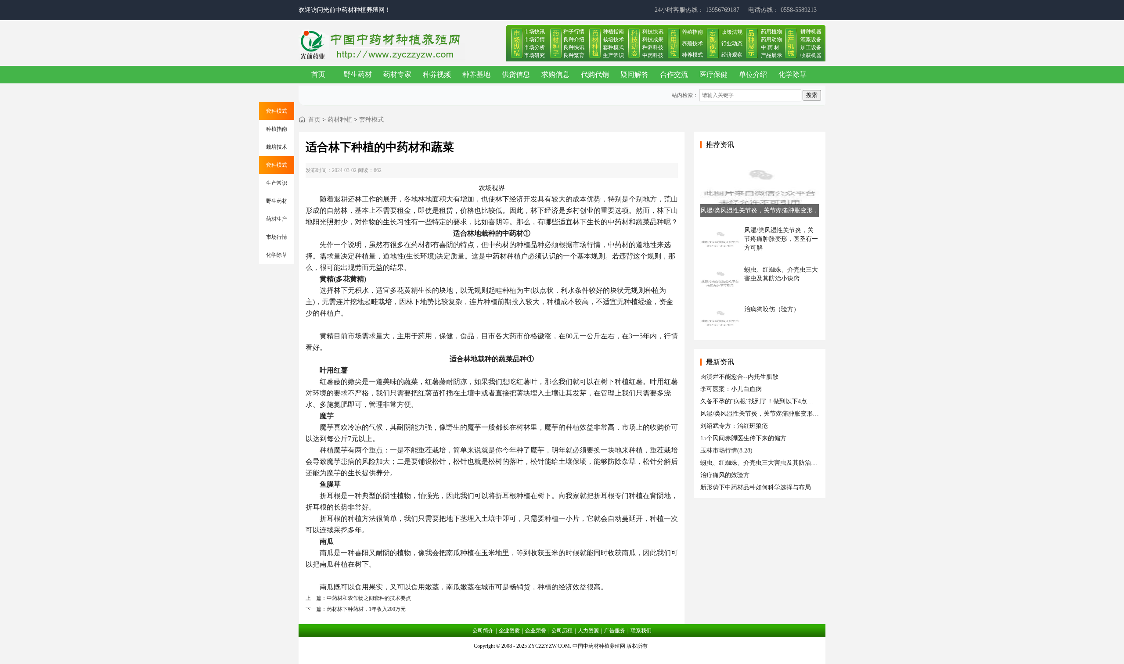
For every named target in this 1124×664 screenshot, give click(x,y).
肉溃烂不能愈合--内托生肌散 (739, 376)
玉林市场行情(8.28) (726, 450)
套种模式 (613, 47)
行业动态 (731, 43)
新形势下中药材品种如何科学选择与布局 (755, 487)
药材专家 (397, 74)
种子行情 (573, 32)
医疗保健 (713, 74)
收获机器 (810, 55)
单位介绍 (753, 74)
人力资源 (588, 631)
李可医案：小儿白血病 (731, 389)
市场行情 (534, 39)
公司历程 (562, 631)
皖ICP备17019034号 (562, 657)
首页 (318, 74)
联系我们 (641, 631)
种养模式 (692, 55)
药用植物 (771, 32)
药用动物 (771, 39)
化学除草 (792, 74)
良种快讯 (573, 47)
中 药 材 (770, 47)
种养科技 (652, 47)
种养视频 (437, 74)
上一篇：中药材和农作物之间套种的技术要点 (358, 598)
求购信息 (555, 74)
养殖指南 (692, 32)
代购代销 (595, 74)
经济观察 (731, 55)
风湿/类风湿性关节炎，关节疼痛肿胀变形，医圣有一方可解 (781, 413)
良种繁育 (573, 55)
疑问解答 (634, 74)
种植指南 (613, 32)
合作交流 (674, 74)
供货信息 (516, 74)
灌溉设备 (810, 39)
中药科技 (652, 55)
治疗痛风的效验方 (724, 475)
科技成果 (652, 39)
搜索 (812, 95)
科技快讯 (652, 32)
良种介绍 (573, 39)
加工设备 (810, 47)
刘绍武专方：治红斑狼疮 (734, 426)
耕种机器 (810, 32)
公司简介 (483, 631)
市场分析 (534, 47)
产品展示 (771, 55)
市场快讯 (534, 32)
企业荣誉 (535, 631)
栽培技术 (613, 39)
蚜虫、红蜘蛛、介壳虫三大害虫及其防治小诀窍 (764, 462)
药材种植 (340, 119)
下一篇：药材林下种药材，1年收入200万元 (356, 609)
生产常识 (613, 55)
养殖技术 (692, 43)
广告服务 (614, 631)
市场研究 (534, 55)
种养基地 (476, 74)
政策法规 (731, 32)
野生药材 (358, 74)
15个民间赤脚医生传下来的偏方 (743, 438)
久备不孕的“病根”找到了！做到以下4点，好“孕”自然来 (774, 401)
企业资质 (509, 631)
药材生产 (276, 219)
